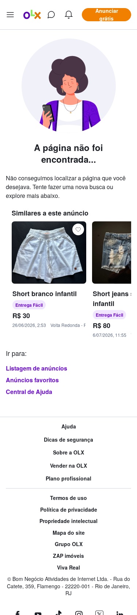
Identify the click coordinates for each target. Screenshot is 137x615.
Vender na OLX (68, 465)
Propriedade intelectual (68, 521)
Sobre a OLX (68, 452)
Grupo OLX (69, 544)
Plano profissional (68, 478)
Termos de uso (68, 497)
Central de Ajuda (29, 391)
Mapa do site (69, 532)
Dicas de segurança (68, 439)
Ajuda (68, 426)
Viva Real (68, 567)
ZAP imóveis (68, 555)
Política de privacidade (68, 509)
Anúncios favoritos (32, 380)
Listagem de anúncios (36, 368)
